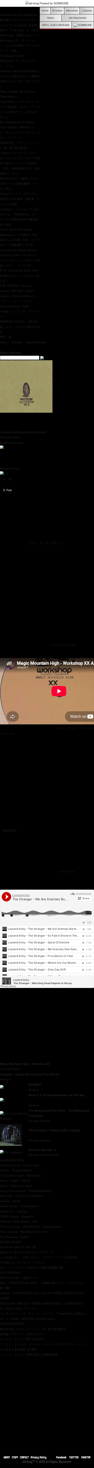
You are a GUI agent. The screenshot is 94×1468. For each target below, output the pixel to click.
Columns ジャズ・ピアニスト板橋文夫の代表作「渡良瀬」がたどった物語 (20, 199)
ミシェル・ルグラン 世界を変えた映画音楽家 (29, 1354)
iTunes (15, 437)
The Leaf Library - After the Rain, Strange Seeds (30, 1226)
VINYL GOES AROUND (56, 25)
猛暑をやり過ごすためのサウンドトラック (27, 1252)
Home (45, 10)
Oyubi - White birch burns (16, 1186)
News (50, 17)
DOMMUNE (84, 25)
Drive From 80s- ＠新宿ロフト (19, 1278)
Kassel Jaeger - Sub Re (15, 1180)
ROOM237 (9, 830)
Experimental (8, 432)
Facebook (61, 1457)
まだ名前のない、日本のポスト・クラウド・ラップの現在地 (38, 1257)
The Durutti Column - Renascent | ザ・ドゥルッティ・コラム (18, 61)
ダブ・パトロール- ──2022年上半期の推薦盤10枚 (31, 1267)
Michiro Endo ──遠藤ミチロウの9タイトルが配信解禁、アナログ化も (19, 183)
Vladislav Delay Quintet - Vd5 (18, 1221)
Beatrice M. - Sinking (13, 1211)
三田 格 (5, 479)
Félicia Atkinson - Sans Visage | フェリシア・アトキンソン (20, 311)
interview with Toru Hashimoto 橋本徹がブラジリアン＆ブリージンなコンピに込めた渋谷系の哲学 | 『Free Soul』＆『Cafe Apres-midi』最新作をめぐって (20, 25)
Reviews (57, 10)
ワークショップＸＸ (64, 645)
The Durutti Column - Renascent (20, 1175)
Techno (18, 442)
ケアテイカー (66, 871)
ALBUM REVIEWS (12, 1160)
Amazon (5, 437)
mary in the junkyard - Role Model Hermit (26, 1191)
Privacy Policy (38, 1457)
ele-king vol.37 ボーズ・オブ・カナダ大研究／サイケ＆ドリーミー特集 (20, 45)
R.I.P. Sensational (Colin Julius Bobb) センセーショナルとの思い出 (20, 275)
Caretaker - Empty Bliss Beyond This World (29, 1074)
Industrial (40, 432)
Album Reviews (36, 342)
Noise (20, 432)
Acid (3, 442)
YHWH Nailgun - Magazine (17, 1216)
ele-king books (77, 17)
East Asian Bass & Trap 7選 (18, 1247)
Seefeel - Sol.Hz (10, 1201)
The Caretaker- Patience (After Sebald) (54, 1130)
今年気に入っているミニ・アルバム (22, 1262)
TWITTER (74, 1457)
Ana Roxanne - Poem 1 (15, 1237)
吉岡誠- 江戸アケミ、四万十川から (22, 1334)
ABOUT (6, 1457)
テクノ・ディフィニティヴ (45, 542)
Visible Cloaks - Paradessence (19, 1206)
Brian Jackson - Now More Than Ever (23, 1231)
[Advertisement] (47, 1404)
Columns (87, 10)
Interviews (72, 10)
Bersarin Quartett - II (42, 1149)
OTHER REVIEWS (12, 1323)
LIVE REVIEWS (10, 1272)
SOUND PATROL (11, 1242)
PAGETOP (86, 1457)
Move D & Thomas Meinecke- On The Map (57, 1095)
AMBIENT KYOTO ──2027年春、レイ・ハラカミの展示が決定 (20, 327)
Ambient (29, 432)
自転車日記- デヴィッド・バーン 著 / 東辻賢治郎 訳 (33, 1329)
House (10, 442)
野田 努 (5, 337)
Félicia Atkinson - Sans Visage (19, 1165)
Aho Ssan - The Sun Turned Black (22, 1196)
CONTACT (24, 1457)
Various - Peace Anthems (16, 1170)
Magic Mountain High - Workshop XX (25, 1064)
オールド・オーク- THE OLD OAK (22, 1339)
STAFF (15, 1457)
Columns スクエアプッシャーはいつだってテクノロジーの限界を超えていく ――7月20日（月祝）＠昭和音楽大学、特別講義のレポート (20, 163)
